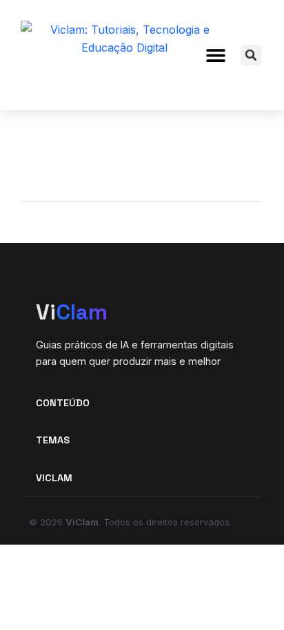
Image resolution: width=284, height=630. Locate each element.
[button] (215, 55)
